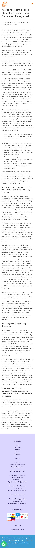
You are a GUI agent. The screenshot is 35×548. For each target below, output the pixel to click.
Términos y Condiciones (17, 464)
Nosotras (17, 447)
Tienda (17, 452)
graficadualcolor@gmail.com (18, 503)
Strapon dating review (8, 424)
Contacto (17, 454)
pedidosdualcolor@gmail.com (18, 482)
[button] (4, 544)
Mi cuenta (17, 449)
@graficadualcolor (18, 529)
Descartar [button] (5, 545)
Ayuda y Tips (17, 462)
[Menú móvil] (31, 4)
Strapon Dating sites (10, 24)
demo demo (8, 22)
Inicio (17, 445)
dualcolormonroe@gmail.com (18, 490)
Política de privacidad (17, 467)
